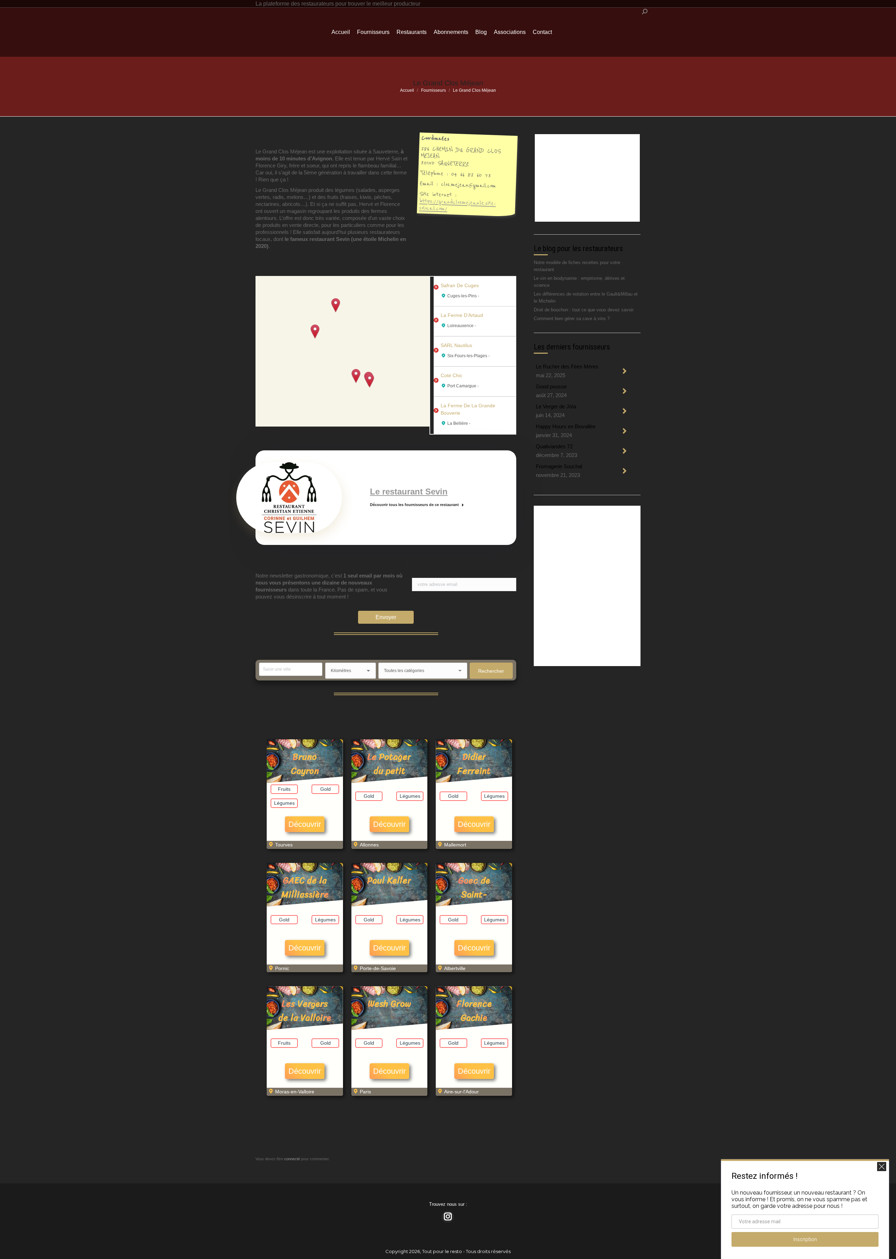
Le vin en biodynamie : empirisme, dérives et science (579, 282)
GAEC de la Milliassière (305, 887)
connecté (292, 1159)
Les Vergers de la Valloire (304, 1010)
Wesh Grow (389, 1003)
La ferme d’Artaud (462, 315)
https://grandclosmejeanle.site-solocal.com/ (457, 205)
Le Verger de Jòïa (556, 406)
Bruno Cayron (305, 764)
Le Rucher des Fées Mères (567, 366)
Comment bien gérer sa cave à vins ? (572, 318)
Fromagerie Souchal (559, 466)
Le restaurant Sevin (409, 491)
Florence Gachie (474, 1010)
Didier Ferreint (474, 764)
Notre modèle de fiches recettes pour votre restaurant (577, 266)
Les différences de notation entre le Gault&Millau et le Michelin (586, 297)
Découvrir (304, 824)
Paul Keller (389, 880)
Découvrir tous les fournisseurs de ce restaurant (414, 505)
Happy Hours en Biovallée (565, 426)
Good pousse (551, 386)
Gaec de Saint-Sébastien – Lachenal (474, 901)
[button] (315, 332)
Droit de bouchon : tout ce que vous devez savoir (584, 309)
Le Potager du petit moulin (389, 771)
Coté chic (451, 375)
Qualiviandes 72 (554, 446)
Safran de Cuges (460, 285)
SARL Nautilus (456, 345)
